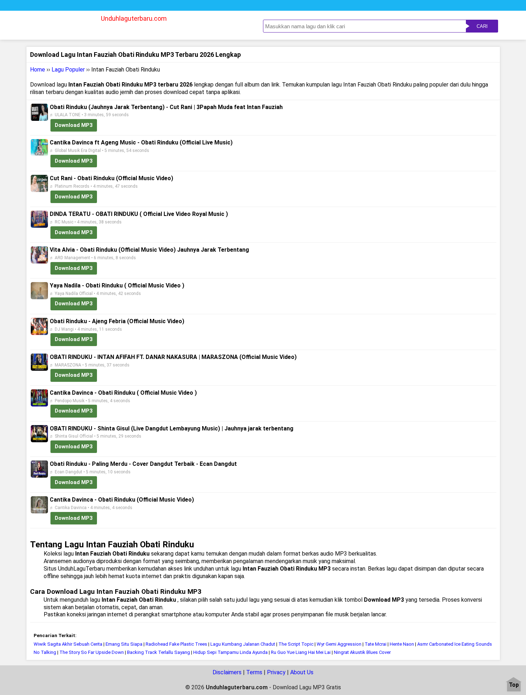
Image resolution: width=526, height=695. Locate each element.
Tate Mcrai (375, 644)
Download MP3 (74, 125)
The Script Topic (296, 644)
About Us (301, 672)
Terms (254, 672)
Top (514, 685)
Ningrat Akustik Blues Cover (362, 652)
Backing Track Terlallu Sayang (158, 652)
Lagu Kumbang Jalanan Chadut (242, 644)
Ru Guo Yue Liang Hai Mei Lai (301, 652)
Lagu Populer (68, 69)
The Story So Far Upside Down (91, 652)
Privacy (276, 672)
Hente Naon (402, 644)
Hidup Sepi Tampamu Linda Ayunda (230, 652)
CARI (482, 26)
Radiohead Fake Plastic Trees (176, 644)
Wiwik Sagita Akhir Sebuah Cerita (68, 644)
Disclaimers (227, 672)
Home (37, 69)
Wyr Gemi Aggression (339, 644)
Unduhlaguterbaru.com (134, 18)
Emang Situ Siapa (124, 644)
